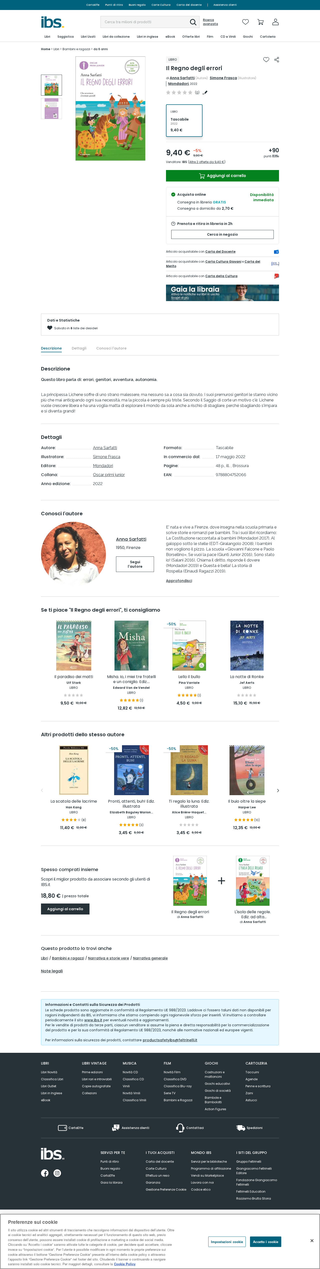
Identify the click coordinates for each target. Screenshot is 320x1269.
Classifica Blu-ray (178, 1086)
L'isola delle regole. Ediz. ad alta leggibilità (252, 914)
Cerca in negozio (222, 234)
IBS (184, 162)
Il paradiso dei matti (73, 677)
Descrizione (51, 348)
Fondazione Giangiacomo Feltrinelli (256, 1182)
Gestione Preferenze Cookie (166, 1189)
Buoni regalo (137, 5)
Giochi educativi (217, 1084)
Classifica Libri (52, 1079)
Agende (252, 1079)
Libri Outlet (48, 1086)
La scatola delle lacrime (73, 801)
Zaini (249, 1093)
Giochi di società (218, 1090)
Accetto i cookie (265, 1241)
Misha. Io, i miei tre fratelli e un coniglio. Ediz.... (131, 679)
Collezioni (89, 1093)
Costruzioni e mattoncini (214, 1074)
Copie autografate (96, 1086)
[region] (160, 1241)
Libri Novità (49, 1072)
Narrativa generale (150, 958)
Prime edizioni (92, 1072)
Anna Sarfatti (182, 77)
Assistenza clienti (225, 5)
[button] (193, 22)
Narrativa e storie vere (108, 958)
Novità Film (172, 1072)
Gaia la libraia (111, 1182)
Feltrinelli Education (251, 1191)
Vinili (126, 1086)
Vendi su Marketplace (207, 1175)
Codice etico (200, 1189)
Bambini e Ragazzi (178, 1100)
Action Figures (215, 1109)
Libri (44, 958)
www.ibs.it (93, 1020)
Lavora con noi (202, 1182)
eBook (45, 1100)
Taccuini (252, 1072)
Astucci (251, 1100)
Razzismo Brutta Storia (253, 1198)
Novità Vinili (131, 1093)
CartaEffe (92, 5)
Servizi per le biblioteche (209, 1161)
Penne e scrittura (258, 1086)
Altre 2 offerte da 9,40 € (206, 162)
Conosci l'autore (111, 348)
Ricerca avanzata (210, 22)
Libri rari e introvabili (97, 1079)
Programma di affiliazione (211, 1168)
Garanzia (153, 1182)
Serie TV (170, 1093)
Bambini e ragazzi (68, 958)
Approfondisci (179, 580)
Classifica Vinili (134, 1100)
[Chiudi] (312, 1240)
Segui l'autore (135, 564)
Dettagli (79, 348)
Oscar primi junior (109, 474)
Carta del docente (189, 5)
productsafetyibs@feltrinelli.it (170, 1040)
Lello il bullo (189, 677)
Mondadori (178, 83)
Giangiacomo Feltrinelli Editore (254, 1170)
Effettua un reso (157, 1175)
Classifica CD (133, 1079)
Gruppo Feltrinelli (248, 1161)
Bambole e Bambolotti (213, 1099)
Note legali (52, 971)
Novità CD (130, 1072)
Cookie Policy (125, 1264)
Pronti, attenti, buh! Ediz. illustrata (131, 804)
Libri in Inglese (51, 1093)
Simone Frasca (223, 77)
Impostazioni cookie (227, 1241)
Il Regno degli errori (190, 912)
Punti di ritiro (114, 5)
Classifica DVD (175, 1079)
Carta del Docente (220, 251)
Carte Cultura (161, 5)
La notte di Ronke (247, 677)
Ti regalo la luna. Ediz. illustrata (189, 804)
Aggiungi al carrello (226, 175)
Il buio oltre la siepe (247, 801)
